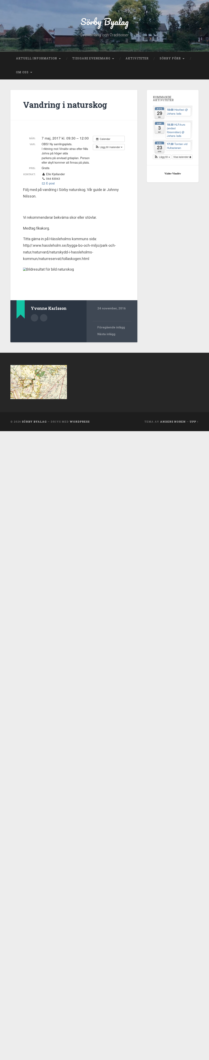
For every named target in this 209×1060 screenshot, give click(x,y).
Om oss (22, 72)
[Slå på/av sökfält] (192, 72)
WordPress (80, 421)
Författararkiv (34, 317)
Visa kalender (181, 156)
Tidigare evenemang (91, 58)
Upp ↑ (194, 421)
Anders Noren (173, 421)
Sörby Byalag (105, 21)
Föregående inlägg (111, 327)
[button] (109, 147)
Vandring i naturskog (65, 104)
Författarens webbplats (43, 317)
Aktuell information (36, 58)
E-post (50, 183)
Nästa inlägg (106, 334)
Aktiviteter (137, 58)
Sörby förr (170, 58)
